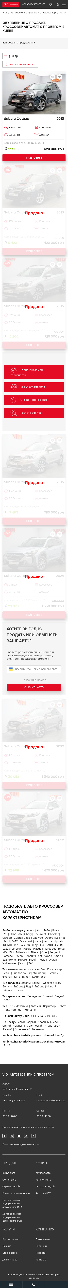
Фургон (7, 976)
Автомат (36, 1006)
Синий (6, 1025)
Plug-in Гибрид (34, 986)
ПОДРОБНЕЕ (34, 157)
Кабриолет (39, 976)
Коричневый (33, 1025)
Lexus (6, 948)
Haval (37, 941)
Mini (11, 952)
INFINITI (7, 945)
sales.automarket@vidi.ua (50, 1100)
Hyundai (59, 941)
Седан (6, 973)
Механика (22, 1006)
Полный (48, 996)
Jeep (35, 945)
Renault (29, 956)
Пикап (26, 976)
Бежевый (38, 1029)
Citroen (7, 937)
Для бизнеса (9, 1259)
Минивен (39, 973)
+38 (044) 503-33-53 (14, 1100)
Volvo (22, 963)
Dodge (49, 937)
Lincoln (16, 948)
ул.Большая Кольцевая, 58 (17, 1089)
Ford (7, 941)
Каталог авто (43, 1173)
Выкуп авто (8, 1173)
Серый (31, 1022)
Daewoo (38, 937)
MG (4, 952)
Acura (30, 930)
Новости (41, 1253)
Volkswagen (9, 963)
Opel (44, 952)
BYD (4, 934)
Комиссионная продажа (16, 1193)
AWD (7, 1000)
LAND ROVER (54, 945)
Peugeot (55, 952)
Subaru (22, 959)
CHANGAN (15, 934)
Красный (44, 1022)
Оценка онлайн (11, 1186)
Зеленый (57, 1022)
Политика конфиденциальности (20, 1144)
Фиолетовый (52, 1025)
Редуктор (10, 1009)
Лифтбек (52, 973)
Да (62, 1035)
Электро (48, 982)
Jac (16, 945)
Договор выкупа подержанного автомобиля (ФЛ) (12, 1203)
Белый (21, 1022)
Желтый (7, 1029)
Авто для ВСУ (43, 1193)
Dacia (27, 937)
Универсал (26, 969)
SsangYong (9, 959)
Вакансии (41, 1246)
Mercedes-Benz (53, 948)
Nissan (35, 952)
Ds (56, 937)
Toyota (51, 959)
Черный (18, 1025)
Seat (39, 956)
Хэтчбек (40, 969)
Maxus (27, 948)
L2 (8, 1045)
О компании (43, 1239)
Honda (47, 941)
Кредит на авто (11, 1239)
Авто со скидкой (45, 1186)
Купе (17, 976)
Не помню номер (34, 680)
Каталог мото (43, 1179)
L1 (3, 1045)
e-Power (19, 990)
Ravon (19, 956)
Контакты (41, 1259)
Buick (55, 930)
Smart (57, 956)
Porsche (7, 956)
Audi (39, 930)
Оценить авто (34, 687)
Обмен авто (9, 1179)
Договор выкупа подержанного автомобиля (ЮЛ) (12, 1217)
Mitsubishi (22, 952)
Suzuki (33, 959)
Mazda (37, 948)
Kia (42, 945)
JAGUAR (25, 945)
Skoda (48, 956)
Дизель (25, 982)
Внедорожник (22, 973)
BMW (47, 930)
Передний (34, 996)
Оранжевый (22, 1029)
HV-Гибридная (27, 1009)
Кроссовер (54, 969)
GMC (15, 941)
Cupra (18, 937)
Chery (28, 934)
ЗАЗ (30, 963)
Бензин (36, 982)
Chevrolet (40, 934)
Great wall (26, 941)
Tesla (42, 959)
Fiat (62, 937)
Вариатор (49, 1006)
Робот (62, 1006)
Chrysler (53, 934)
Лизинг (6, 1246)
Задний (60, 996)
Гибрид (18, 986)
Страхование (10, 1253)
